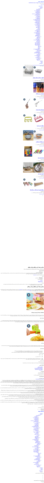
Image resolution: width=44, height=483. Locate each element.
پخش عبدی (41, 7)
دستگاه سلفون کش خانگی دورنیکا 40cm (37, 189)
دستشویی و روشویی (37, 25)
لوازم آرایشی (38, 40)
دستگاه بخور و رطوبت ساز (35, 446)
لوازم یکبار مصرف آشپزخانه (36, 19)
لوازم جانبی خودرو (39, 50)
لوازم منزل (39, 8)
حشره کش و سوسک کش (37, 32)
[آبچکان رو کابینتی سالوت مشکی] (33, 76)
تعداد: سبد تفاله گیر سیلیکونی (40, 144)
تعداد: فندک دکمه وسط (41, 160)
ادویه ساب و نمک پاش (37, 20)
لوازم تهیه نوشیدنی (37, 12)
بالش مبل (38, 28)
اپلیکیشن (41, 62)
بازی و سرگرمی (38, 58)
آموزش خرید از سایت (39, 367)
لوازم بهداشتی (38, 37)
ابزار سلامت (38, 444)
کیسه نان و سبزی (38, 14)
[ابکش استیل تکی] (33, 172)
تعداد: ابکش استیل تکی (41, 176)
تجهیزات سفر (38, 461)
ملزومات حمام (36, 433)
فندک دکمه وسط (41, 157)
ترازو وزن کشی (38, 39)
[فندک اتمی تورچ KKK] (38, 92)
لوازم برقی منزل (38, 427)
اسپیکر (39, 47)
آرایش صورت (36, 448)
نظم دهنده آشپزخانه (36, 418)
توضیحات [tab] (41, 280)
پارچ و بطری (38, 17)
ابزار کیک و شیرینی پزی (37, 10)
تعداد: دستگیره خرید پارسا (41, 128)
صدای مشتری (40, 63)
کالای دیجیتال (39, 46)
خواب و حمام (38, 431)
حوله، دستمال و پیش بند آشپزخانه (36, 13)
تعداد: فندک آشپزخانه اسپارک (40, 112)
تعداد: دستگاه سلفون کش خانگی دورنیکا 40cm (38, 192)
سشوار (39, 45)
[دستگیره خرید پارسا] (33, 124)
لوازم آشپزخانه (38, 9)
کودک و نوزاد (38, 59)
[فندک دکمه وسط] (33, 156)
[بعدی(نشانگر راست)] (42, 482)
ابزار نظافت (38, 31)
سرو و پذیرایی (38, 15)
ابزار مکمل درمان (38, 38)
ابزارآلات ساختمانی (37, 35)
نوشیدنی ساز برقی (37, 21)
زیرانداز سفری (36, 463)
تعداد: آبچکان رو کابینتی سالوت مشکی (39, 80)
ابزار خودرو (38, 457)
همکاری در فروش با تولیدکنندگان (38, 369)
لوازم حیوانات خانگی (37, 442)
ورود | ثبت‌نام (42, 4)
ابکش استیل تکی (41, 173)
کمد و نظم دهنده (38, 34)
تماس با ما (41, 61)
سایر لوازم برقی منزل (37, 24)
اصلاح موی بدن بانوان (37, 44)
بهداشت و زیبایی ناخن (37, 42)
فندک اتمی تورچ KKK (40, 93)
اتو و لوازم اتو (38, 23)
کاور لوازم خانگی (38, 33)
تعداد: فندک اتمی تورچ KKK (40, 96)
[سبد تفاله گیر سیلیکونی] (33, 140)
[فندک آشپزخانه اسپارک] (33, 108)
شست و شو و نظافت (37, 30)
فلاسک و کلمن (38, 18)
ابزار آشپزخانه (20, 289)
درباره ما (41, 60)
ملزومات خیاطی (38, 27)
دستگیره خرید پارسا (40, 125)
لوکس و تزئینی (38, 29)
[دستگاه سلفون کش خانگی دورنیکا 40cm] (33, 188)
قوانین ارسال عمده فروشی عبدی (38, 368)
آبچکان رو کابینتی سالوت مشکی (38, 77)
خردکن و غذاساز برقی (37, 22)
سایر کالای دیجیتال (37, 49)
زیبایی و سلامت (39, 36)
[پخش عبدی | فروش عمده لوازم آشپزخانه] (40, 6)
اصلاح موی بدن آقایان (37, 43)
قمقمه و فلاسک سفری (37, 55)
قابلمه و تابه (35, 416)
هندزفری (39, 48)
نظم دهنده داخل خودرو (37, 52)
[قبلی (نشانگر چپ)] (43, 482)
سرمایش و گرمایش (36, 429)
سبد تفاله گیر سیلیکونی (40, 141)
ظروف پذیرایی (38, 16)
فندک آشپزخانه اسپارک (40, 109)
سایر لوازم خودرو (38, 51)
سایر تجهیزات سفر (37, 57)
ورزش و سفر (39, 53)
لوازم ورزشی (38, 54)
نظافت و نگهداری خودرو (37, 459)
